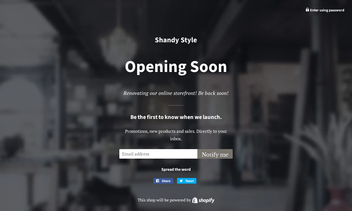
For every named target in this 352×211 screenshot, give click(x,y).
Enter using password (326, 10)
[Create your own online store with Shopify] (203, 200)
